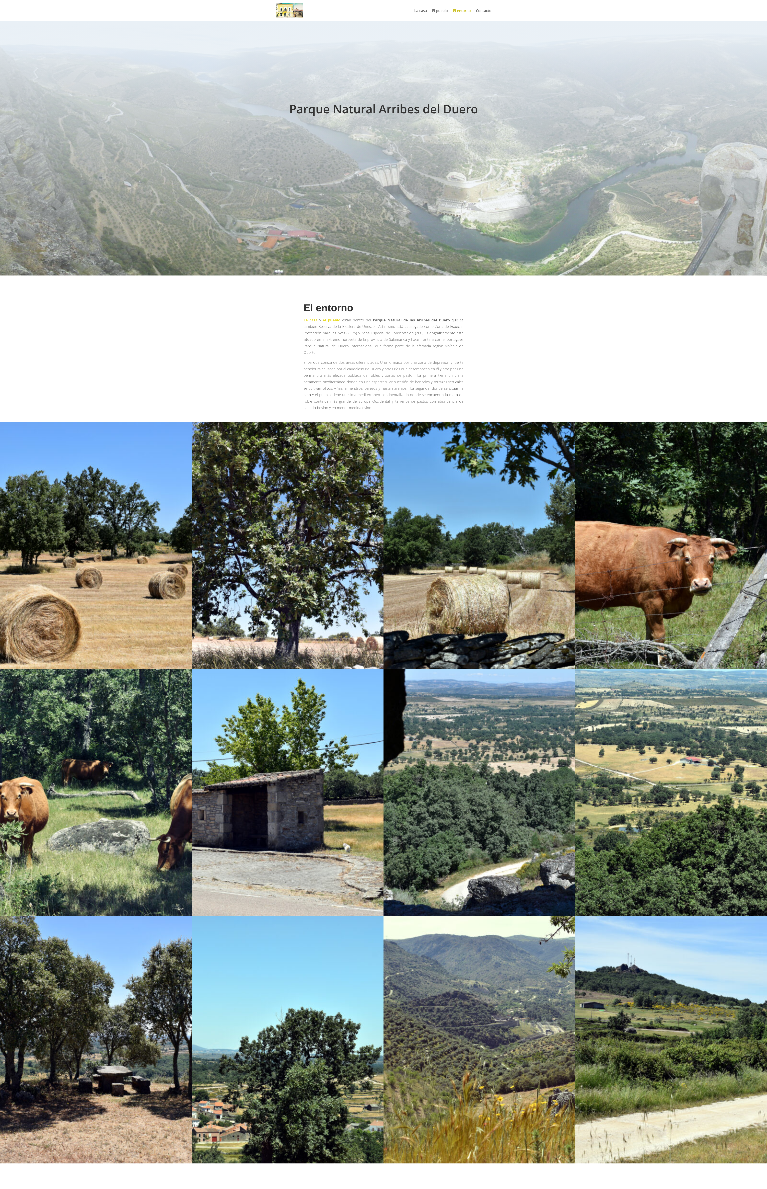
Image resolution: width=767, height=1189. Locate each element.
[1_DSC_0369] (479, 668)
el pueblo (331, 320)
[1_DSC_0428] (479, 915)
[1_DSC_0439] (96, 1162)
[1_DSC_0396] (288, 915)
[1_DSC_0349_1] (96, 668)
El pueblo (440, 11)
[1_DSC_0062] (479, 1162)
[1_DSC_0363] (288, 668)
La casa (420, 11)
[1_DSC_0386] (671, 668)
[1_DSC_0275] (671, 1162)
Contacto (483, 11)
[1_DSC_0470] (288, 1162)
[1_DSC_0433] (671, 915)
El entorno (462, 11)
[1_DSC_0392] (96, 915)
